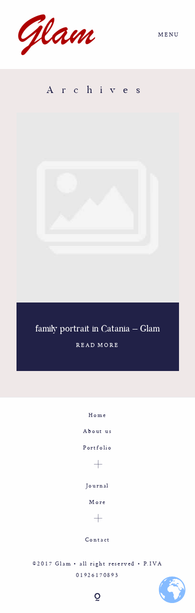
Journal (98, 485)
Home (97, 414)
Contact (97, 539)
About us (97, 430)
